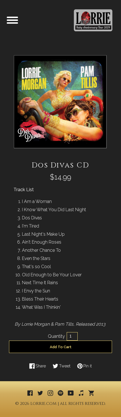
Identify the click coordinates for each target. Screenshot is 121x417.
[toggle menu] (12, 20)
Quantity (56, 336)
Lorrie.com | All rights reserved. (68, 403)
